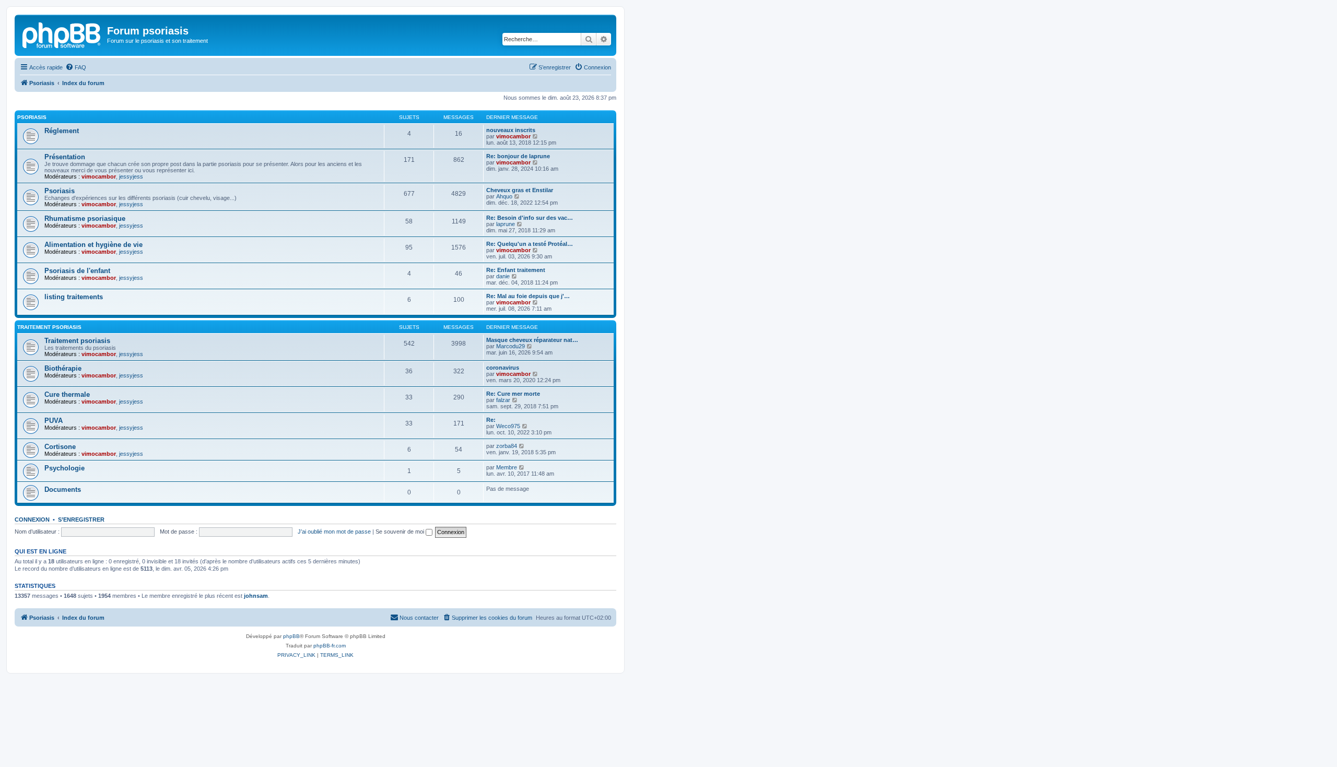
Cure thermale (67, 394)
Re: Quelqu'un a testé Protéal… (529, 244)
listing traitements (73, 297)
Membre (506, 467)
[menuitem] (75, 67)
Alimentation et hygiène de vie (93, 245)
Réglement (61, 131)
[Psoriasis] (62, 34)
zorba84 (506, 446)
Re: (491, 420)
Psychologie (64, 468)
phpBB (291, 636)
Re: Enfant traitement (515, 270)
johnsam (256, 596)
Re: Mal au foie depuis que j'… (528, 296)
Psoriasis (31, 117)
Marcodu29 (510, 346)
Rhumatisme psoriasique (84, 218)
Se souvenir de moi (401, 531)
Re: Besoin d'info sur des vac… (529, 218)
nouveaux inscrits (510, 130)
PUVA (53, 420)
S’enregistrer (81, 519)
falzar (503, 400)
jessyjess (131, 176)
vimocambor (513, 136)
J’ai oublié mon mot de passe (334, 531)
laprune (505, 224)
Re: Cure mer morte (513, 394)
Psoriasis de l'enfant (77, 271)
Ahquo (504, 196)
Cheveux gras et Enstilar (519, 190)
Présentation (64, 157)
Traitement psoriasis (49, 327)
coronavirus (502, 367)
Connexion (32, 519)
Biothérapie (62, 368)
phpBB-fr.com (329, 645)
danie (503, 276)
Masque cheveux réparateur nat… (532, 340)
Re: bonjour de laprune (518, 156)
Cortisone (60, 447)
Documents (62, 489)
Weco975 (508, 426)
